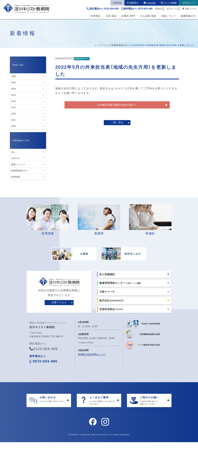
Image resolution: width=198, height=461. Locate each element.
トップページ (101, 45)
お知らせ (15, 158)
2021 (13, 107)
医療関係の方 (188, 16)
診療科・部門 (128, 16)
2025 (13, 82)
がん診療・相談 (148, 16)
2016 (13, 126)
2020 (13, 113)
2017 (13, 120)
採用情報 (15, 177)
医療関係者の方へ (120, 45)
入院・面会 (111, 16)
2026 (13, 76)
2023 (13, 95)
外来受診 (95, 16)
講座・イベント (18, 164)
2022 (13, 101)
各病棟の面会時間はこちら (92, 354)
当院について (168, 16)
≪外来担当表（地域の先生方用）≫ (116, 104)
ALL (13, 152)
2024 (13, 89)
